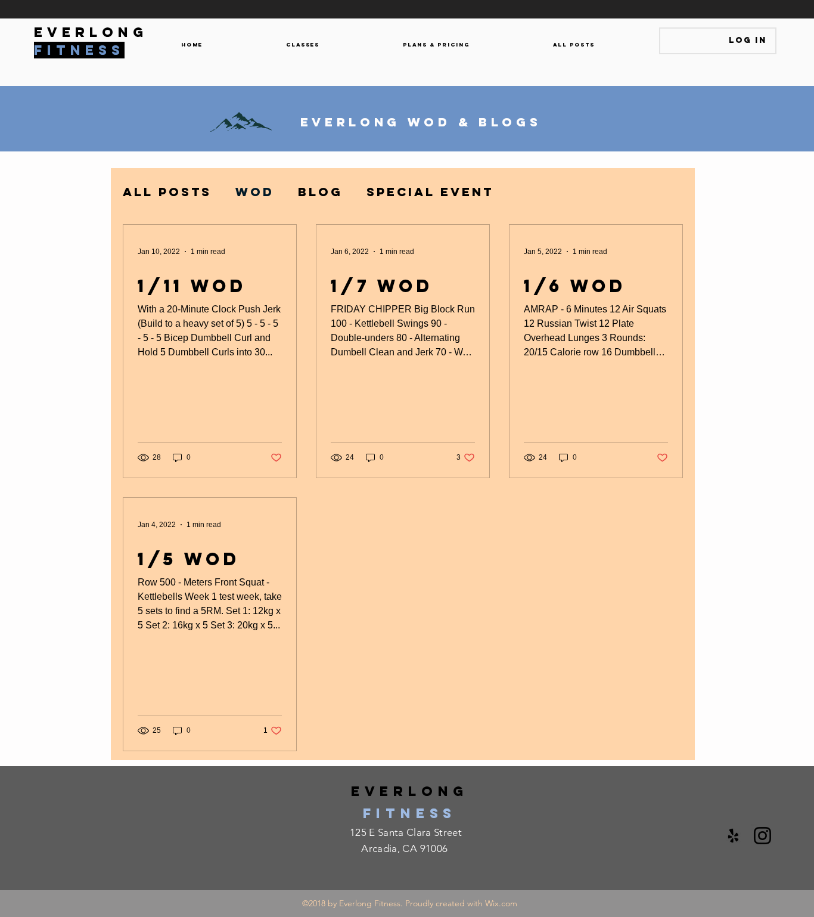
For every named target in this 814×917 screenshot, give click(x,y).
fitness (409, 813)
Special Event (429, 192)
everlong (409, 791)
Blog (320, 192)
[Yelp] (733, 835)
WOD (254, 192)
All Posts (167, 192)
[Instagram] (762, 835)
